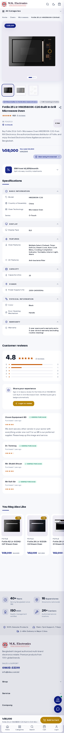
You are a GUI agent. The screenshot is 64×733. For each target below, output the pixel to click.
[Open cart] (59, 4)
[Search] (47, 4)
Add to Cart (53, 720)
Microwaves (23, 17)
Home (4, 17)
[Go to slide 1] (30, 77)
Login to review (25, 403)
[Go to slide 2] (33, 77)
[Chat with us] (58, 709)
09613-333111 (11, 667)
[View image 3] (33, 90)
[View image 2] (20, 90)
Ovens (12, 17)
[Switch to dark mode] (53, 4)
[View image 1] (8, 90)
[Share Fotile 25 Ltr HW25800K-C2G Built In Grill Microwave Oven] (60, 107)
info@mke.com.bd (10, 672)
